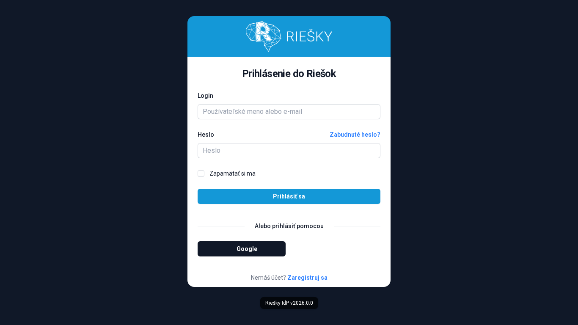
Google (247, 248)
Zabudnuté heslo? (355, 134)
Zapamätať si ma (232, 173)
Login (205, 95)
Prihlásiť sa (289, 196)
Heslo (206, 134)
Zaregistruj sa (307, 277)
